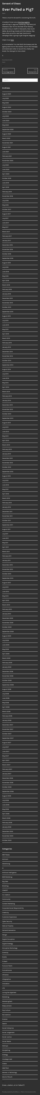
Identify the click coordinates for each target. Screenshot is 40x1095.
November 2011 (7, 516)
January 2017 (6, 240)
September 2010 (7, 578)
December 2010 (7, 565)
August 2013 (6, 423)
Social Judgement (8, 1032)
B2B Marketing (7, 877)
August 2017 (6, 214)
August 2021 (6, 147)
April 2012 (5, 494)
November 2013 (7, 409)
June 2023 (5, 120)
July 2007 (5, 747)
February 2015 (7, 343)
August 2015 (6, 316)
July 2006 (5, 800)
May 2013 (5, 436)
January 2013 (6, 454)
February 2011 (6, 556)
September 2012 (7, 471)
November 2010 (7, 569)
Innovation (5, 983)
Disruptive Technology (9, 948)
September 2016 (7, 258)
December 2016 (7, 245)
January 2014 (6, 400)
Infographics (6, 979)
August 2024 (6, 107)
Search (4, 1023)
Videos (4, 1063)
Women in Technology (9, 1072)
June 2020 (5, 169)
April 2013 (5, 440)
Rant (3, 13)
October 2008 (7, 680)
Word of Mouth (7, 1077)
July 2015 (5, 320)
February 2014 (7, 396)
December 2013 (7, 405)
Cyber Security (7, 921)
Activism (5, 859)
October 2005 (6, 840)
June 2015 (5, 325)
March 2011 (6, 551)
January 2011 (6, 560)
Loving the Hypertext (9, 992)
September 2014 (7, 365)
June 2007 (5, 751)
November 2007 (7, 729)
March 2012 (6, 498)
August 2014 (6, 369)
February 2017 (7, 236)
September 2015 (7, 311)
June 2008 (5, 698)
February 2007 (7, 769)
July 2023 (5, 116)
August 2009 (6, 636)
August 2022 (6, 134)
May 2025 (5, 103)
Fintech (4, 961)
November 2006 (7, 782)
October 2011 (6, 520)
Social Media (6, 1041)
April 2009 (5, 654)
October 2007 (6, 734)
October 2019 (6, 178)
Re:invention (6, 1015)
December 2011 (7, 511)
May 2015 (5, 329)
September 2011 (7, 525)
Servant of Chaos (11, 3)
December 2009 (7, 618)
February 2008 (7, 716)
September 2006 (8, 791)
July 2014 (5, 374)
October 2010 (6, 574)
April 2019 (5, 187)
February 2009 (7, 662)
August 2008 (6, 689)
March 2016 (6, 285)
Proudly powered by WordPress (10, 1092)
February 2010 (7, 609)
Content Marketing (8, 904)
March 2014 (6, 391)
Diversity (5, 952)
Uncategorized (7, 1059)
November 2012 (7, 463)
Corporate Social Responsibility (13, 908)
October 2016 (6, 254)
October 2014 (6, 360)
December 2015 (7, 298)
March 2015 (6, 338)
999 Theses (6, 855)
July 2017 (5, 218)
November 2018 (7, 196)
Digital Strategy (7, 943)
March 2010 (6, 605)
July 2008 (5, 694)
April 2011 (5, 547)
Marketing (5, 997)
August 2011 (6, 529)
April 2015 (5, 334)
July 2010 (5, 587)
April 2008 (5, 707)
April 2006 (5, 814)
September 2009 (8, 631)
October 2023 (6, 112)
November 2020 (7, 160)
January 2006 (6, 827)
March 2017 (6, 232)
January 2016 (6, 294)
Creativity (5, 912)
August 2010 (6, 583)
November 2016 (7, 249)
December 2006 (7, 778)
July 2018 (5, 200)
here (12, 40)
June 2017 (5, 223)
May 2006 (5, 809)
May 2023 (5, 125)
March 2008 (6, 711)
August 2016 (6, 263)
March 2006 (6, 818)
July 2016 (5, 267)
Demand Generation (9, 930)
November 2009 (7, 622)
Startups (5, 1046)
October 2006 (6, 787)
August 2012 (6, 476)
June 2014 (5, 378)
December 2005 (7, 831)
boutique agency (24, 22)
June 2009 (5, 645)
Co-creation (6, 895)
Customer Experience (9, 917)
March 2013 (6, 445)
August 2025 (6, 94)
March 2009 (6, 658)
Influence (5, 975)
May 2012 (5, 489)
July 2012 (5, 480)
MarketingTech (7, 1001)
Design (4, 935)
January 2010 (6, 614)
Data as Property (7, 926)
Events (4, 957)
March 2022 (6, 138)
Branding (5, 886)
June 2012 (5, 485)
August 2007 (6, 742)
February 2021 (7, 156)
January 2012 (6, 507)
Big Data (5, 881)
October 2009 (6, 627)
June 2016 (5, 272)
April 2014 (5, 387)
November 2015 (7, 303)
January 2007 (6, 774)
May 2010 (5, 596)
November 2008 (7, 676)
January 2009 (6, 667)
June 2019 (5, 183)
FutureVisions (7, 970)
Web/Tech (5, 1068)
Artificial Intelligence (9, 872)
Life (3, 988)
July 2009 (5, 640)
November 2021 (7, 143)
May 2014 (5, 383)
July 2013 (5, 427)
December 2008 (7, 671)
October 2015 (6, 307)
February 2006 (7, 822)
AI (3, 868)
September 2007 (8, 738)
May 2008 (5, 702)
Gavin (3, 62)
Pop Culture (6, 1010)
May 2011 (5, 543)
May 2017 (5, 227)
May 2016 (5, 276)
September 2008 (8, 685)
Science (4, 1019)
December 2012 (7, 458)
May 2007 (5, 756)
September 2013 (7, 418)
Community (6, 899)
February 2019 (7, 192)
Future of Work (7, 966)
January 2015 (6, 347)
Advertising (6, 864)
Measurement (7, 1006)
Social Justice (7, 1037)
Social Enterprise (8, 1028)
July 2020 (5, 165)
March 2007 (6, 765)
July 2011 (5, 534)
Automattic (33, 1092)
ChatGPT (5, 890)
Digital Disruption (8, 939)
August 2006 (6, 796)
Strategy (5, 1055)
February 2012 (7, 503)
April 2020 (5, 174)
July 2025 (5, 98)
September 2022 (7, 129)
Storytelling (6, 1050)
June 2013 (5, 431)
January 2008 (6, 720)
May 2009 (5, 649)
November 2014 (7, 356)
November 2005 (7, 836)
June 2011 (5, 538)
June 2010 (5, 591)
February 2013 (7, 449)
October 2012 (6, 467)
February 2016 (7, 289)
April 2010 (5, 600)
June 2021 (5, 152)
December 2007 (7, 725)
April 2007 (5, 760)
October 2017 (6, 209)
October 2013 (6, 414)
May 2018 (5, 205)
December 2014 (7, 351)
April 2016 (5, 280)
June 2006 (5, 805)
